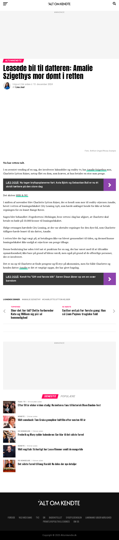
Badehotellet (55, 517)
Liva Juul (19, 87)
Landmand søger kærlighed (98, 517)
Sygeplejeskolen (74, 517)
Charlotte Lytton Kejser (56, 300)
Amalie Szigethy (32, 300)
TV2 (37, 517)
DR (44, 517)
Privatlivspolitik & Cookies (56, 521)
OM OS (76, 521)
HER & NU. (22, 195)
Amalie (23, 267)
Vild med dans (25, 517)
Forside (11, 517)
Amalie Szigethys (96, 169)
